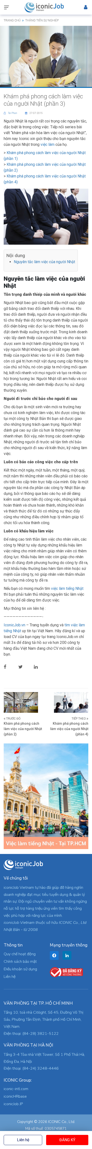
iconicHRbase (15, 1096)
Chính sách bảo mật (20, 961)
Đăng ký (67, 1140)
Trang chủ (12, 20)
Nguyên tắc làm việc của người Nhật (44, 261)
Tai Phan (13, 113)
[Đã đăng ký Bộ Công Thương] (66, 971)
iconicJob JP (13, 1104)
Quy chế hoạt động (20, 954)
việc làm (47, 144)
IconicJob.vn (14, 625)
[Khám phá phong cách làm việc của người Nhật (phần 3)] (46, 56)
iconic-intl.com (16, 1089)
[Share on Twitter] (24, 667)
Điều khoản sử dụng (20, 969)
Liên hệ (23, 1140)
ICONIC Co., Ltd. (61, 1121)
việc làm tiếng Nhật (67, 588)
